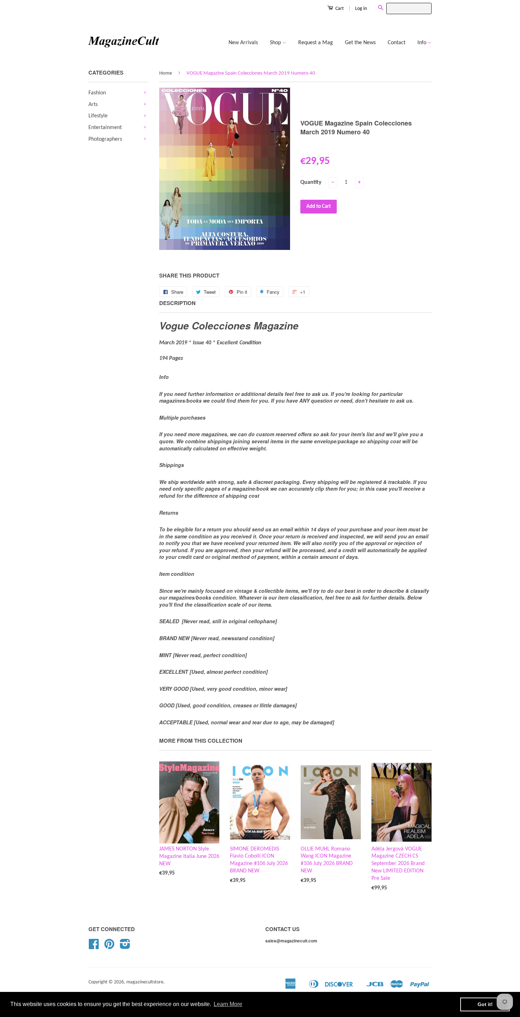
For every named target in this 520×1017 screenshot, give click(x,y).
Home (165, 73)
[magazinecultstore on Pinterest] (109, 947)
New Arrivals (243, 43)
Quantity (311, 182)
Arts (93, 104)
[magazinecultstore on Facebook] (93, 947)
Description (177, 303)
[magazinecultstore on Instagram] (125, 947)
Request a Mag (315, 43)
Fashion (97, 93)
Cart (339, 8)
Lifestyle (98, 116)
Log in (361, 8)
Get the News (360, 43)
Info (422, 43)
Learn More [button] (228, 1004)
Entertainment (105, 127)
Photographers (105, 139)
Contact (396, 43)
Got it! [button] (485, 1004)
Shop (276, 43)
